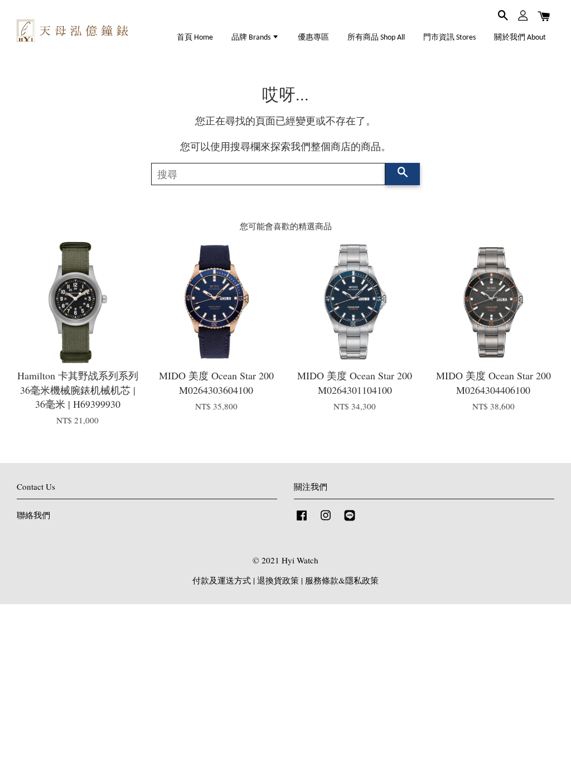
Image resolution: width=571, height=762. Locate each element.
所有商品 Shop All (376, 37)
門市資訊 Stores (449, 37)
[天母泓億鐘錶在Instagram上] (325, 519)
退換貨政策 (278, 580)
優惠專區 (313, 37)
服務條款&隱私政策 (342, 580)
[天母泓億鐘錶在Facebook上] (301, 519)
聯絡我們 (33, 514)
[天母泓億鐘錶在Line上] (349, 519)
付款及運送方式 (221, 580)
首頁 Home (195, 37)
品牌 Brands (251, 37)
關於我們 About (520, 37)
